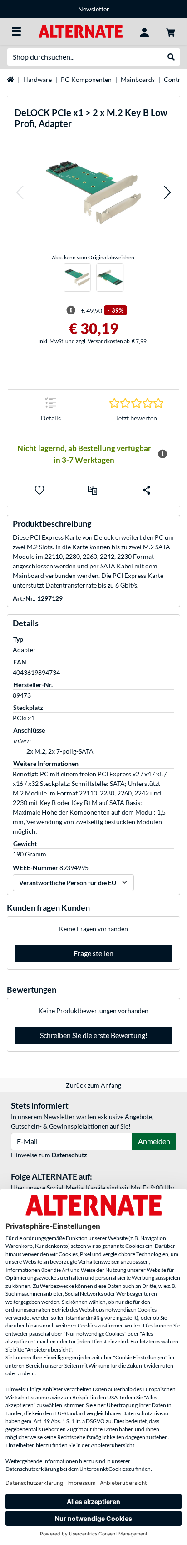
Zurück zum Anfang (93, 1085)
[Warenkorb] (170, 31)
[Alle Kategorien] (16, 31)
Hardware (37, 79)
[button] (19, 192)
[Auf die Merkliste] (39, 490)
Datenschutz (69, 1155)
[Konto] (144, 31)
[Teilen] (146, 490)
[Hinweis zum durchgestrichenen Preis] (70, 310)
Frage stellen (93, 953)
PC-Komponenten (86, 79)
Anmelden (154, 1141)
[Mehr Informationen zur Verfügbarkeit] (162, 454)
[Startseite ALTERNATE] (81, 30)
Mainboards (138, 79)
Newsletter (93, 9)
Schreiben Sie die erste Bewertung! (94, 1035)
